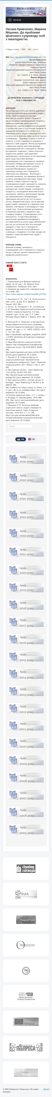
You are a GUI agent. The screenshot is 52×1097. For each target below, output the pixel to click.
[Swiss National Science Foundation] (26, 996)
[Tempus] (26, 1021)
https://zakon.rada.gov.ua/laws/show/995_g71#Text (26, 295)
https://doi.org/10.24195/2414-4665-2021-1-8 (27, 57)
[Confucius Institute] (26, 970)
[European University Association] (26, 894)
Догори (46, 1089)
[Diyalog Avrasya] (26, 868)
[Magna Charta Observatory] (26, 945)
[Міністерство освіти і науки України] (26, 1072)
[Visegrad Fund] (26, 919)
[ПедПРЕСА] (26, 1047)
